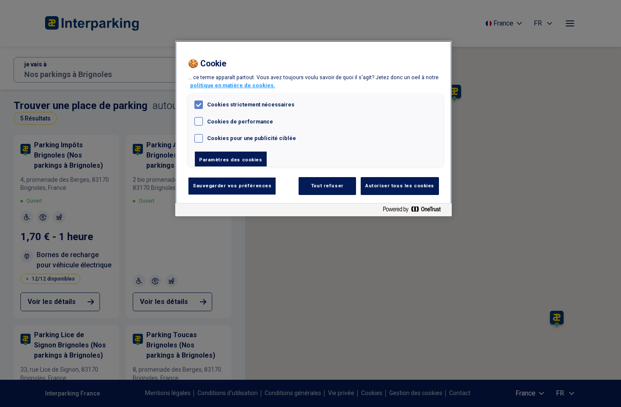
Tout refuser (327, 186)
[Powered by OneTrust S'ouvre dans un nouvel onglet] (415, 211)
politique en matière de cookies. (232, 85)
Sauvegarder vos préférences (232, 186)
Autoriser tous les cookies (399, 186)
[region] (313, 128)
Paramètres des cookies (230, 160)
